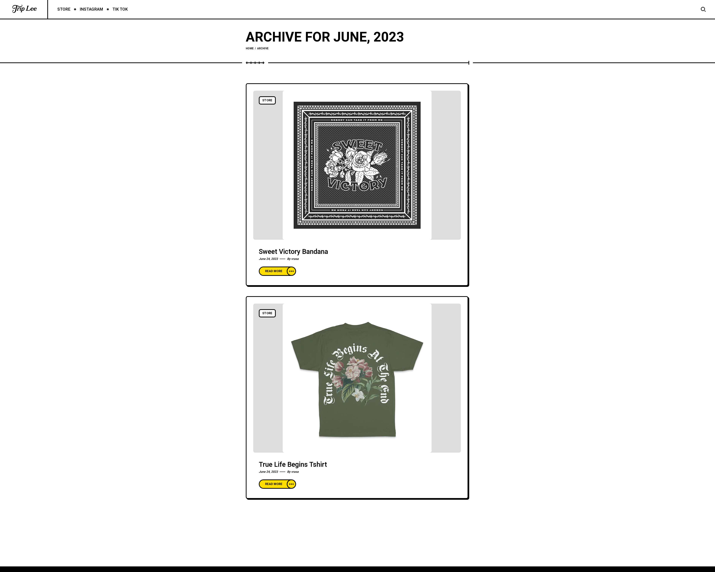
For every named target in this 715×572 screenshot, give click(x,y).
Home (250, 48)
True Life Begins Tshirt (293, 465)
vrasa (295, 259)
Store (267, 100)
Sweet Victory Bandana (293, 252)
